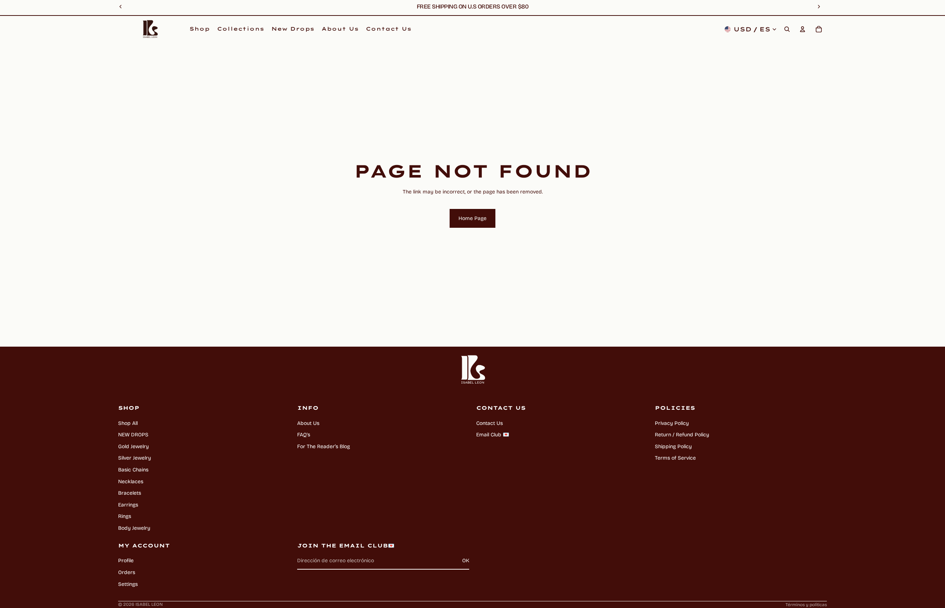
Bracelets (129, 493)
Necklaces (130, 481)
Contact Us (489, 423)
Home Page (472, 218)
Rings (124, 516)
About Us (308, 423)
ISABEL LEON (149, 604)
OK (465, 560)
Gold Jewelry (133, 446)
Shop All (128, 423)
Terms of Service (675, 458)
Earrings (128, 505)
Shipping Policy (673, 446)
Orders (126, 572)
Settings (128, 584)
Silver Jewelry (134, 458)
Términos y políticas (806, 604)
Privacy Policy (672, 423)
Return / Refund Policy (682, 435)
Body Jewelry (134, 528)
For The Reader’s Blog (323, 446)
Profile (126, 560)
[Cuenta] (802, 29)
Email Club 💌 (492, 435)
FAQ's (303, 435)
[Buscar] (787, 29)
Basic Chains (133, 470)
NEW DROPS (133, 435)
